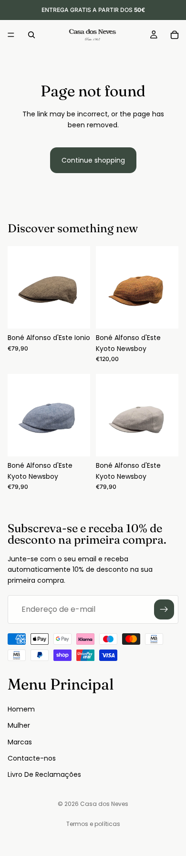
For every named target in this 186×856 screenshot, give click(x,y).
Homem (21, 708)
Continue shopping (93, 160)
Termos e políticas (93, 824)
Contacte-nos (32, 758)
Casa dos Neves (104, 804)
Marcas (20, 741)
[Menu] (11, 35)
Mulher (19, 725)
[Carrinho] (174, 34)
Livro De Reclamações (44, 774)
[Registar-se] (164, 609)
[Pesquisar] (31, 34)
